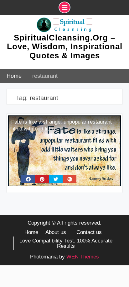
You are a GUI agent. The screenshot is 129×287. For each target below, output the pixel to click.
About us (55, 232)
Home (31, 232)
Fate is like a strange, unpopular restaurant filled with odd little (61, 125)
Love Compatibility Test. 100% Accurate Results (65, 243)
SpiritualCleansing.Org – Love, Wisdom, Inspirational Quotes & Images (64, 46)
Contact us (89, 232)
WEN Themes (82, 257)
